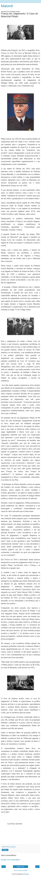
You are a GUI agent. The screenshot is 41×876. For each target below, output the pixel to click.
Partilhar (5, 850)
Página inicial (20, 866)
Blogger (26, 874)
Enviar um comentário (10, 860)
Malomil (7, 6)
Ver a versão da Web (20, 870)
